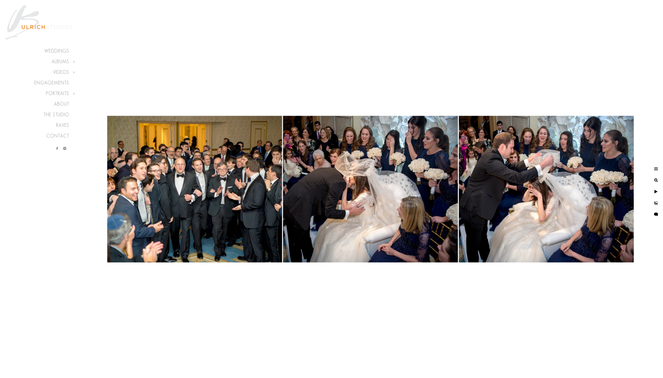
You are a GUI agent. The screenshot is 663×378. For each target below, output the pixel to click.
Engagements (51, 82)
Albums (60, 61)
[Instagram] (65, 148)
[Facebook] (57, 148)
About (61, 104)
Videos (61, 72)
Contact (57, 136)
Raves (62, 125)
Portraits (57, 93)
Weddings (56, 51)
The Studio (56, 114)
